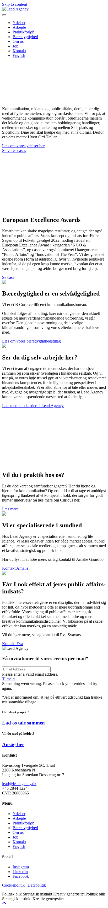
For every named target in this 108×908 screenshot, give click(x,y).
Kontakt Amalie (15, 568)
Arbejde (19, 818)
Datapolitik (37, 885)
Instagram (21, 867)
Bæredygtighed (25, 828)
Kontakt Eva (12, 643)
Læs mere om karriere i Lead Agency (33, 405)
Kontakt (19, 842)
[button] (8, 679)
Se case (8, 277)
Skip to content (14, 4)
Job (15, 837)
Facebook (21, 876)
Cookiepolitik (13, 885)
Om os (18, 832)
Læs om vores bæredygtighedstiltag (31, 341)
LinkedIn (20, 871)
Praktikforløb (23, 823)
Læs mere (10, 509)
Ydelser (19, 813)
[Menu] (4, 15)
